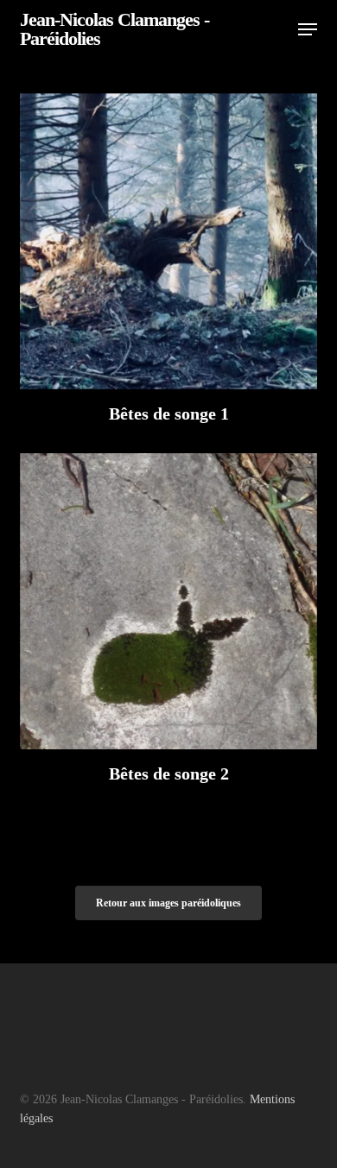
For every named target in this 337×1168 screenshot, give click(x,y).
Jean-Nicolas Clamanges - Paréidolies (114, 29)
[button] (307, 29)
